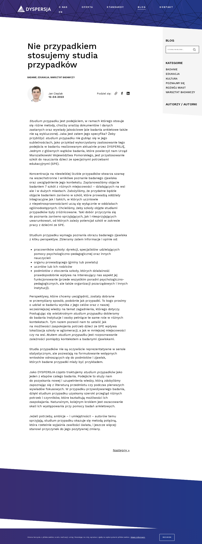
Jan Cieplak (56, 93)
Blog (142, 7)
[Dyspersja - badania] (35, 9)
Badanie (32, 77)
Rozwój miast (176, 87)
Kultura (172, 78)
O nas (63, 7)
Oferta (87, 7)
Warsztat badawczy (62, 77)
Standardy (115, 7)
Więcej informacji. (138, 537)
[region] (101, 536)
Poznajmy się (175, 83)
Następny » (121, 450)
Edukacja (43, 77)
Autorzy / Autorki (181, 104)
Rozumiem (167, 537)
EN (61, 12)
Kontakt (166, 7)
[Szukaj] (194, 49)
